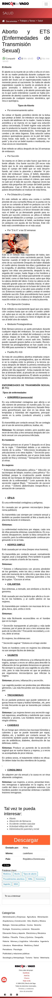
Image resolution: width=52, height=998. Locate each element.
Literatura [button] (7, 945)
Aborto (12, 818)
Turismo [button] (28, 958)
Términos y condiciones (26, 988)
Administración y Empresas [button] (14, 917)
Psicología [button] (17, 949)
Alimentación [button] (42, 917)
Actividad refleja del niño (21, 826)
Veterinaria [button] (44, 958)
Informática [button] (34, 941)
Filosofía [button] (14, 937)
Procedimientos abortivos (14, 879)
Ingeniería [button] (44, 941)
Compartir (10, 58)
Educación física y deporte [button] (14, 933)
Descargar (26, 840)
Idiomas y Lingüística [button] (19, 941)
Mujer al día (26, 981)
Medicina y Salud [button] (31, 945)
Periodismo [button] (7, 949)
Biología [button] (6, 925)
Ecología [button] (6, 929)
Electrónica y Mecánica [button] (36, 933)
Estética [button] (6, 937)
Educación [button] (35, 929)
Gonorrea (40, 879)
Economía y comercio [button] (20, 929)
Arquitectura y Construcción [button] (14, 921)
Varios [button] (36, 958)
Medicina (7, 874)
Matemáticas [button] (17, 945)
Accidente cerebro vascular (22, 824)
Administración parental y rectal (24, 829)
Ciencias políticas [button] (18, 925)
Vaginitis (6, 884)
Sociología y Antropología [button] (13, 958)
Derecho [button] (37, 925)
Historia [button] (6, 941)
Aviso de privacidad (26, 991)
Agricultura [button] (31, 917)
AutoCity (26, 975)
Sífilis (30, 879)
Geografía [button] (39, 937)
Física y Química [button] (26, 937)
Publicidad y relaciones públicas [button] (16, 953)
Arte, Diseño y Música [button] (36, 921)
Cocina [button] (30, 925)
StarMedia (26, 973)
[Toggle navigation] (46, 4)
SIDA (16, 884)
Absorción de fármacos (20, 821)
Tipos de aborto (30, 874)
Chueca (26, 978)
